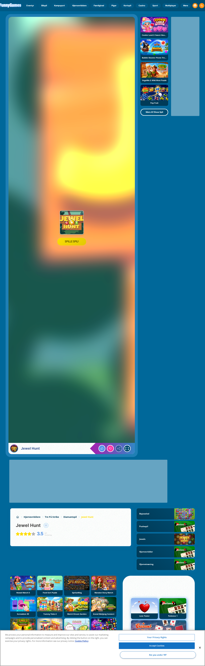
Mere (185, 5)
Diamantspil (70, 516)
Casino (142, 5)
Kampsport (59, 5)
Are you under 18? (158, 654)
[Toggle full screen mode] (127, 448)
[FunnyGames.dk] (17, 517)
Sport (155, 5)
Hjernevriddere (79, 5)
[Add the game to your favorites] (46, 525)
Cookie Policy (81, 641)
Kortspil (127, 5)
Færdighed (99, 5)
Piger (113, 5)
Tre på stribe (52, 516)
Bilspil (44, 5)
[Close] (199, 647)
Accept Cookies (156, 645)
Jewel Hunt (87, 516)
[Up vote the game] (102, 448)
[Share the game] (118, 448)
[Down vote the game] (110, 448)
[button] (195, 5)
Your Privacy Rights (157, 637)
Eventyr (30, 5)
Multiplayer (170, 5)
